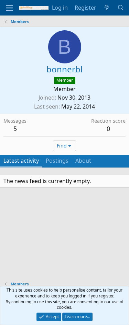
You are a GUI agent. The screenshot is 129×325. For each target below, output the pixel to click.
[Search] (121, 7)
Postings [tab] (57, 160)
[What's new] (107, 7)
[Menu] (9, 8)
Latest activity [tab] (21, 160)
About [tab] (83, 160)
